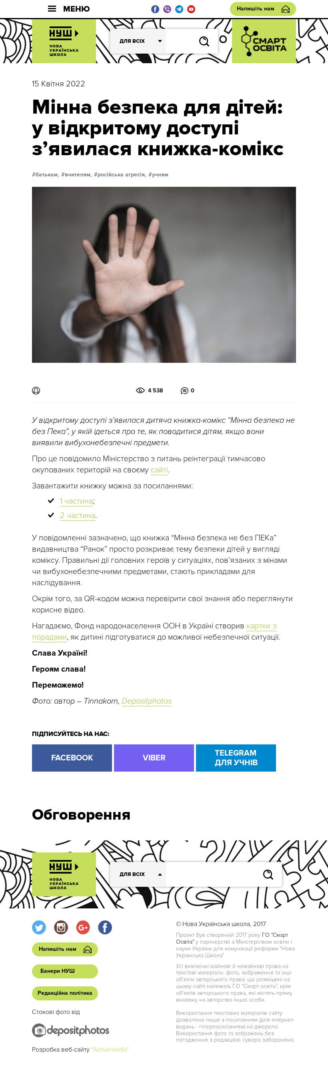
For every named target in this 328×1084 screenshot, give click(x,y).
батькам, (47, 175)
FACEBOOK (72, 758)
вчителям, (78, 175)
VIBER (154, 758)
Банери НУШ (57, 971)
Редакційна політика (65, 993)
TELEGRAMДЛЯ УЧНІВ (236, 758)
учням (160, 175)
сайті (159, 470)
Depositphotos (147, 701)
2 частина (77, 515)
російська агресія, (122, 175)
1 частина (76, 501)
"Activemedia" (110, 1050)
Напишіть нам (255, 8)
